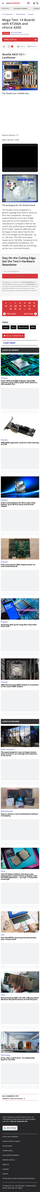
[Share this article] (4, 46)
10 (29, 303)
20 (15, 309)
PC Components (8, 14)
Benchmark (23, 327)
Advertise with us (9, 1160)
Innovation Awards (20, 8)
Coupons (6, 1169)
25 (29, 309)
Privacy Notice (30, 284)
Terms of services (27, 282)
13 (11, 306)
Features (6, 33)
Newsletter (33, 46)
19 (11, 309)
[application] (20, 156)
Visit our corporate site (18, 1121)
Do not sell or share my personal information (19, 1178)
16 (25, 306)
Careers (5, 1174)
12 (6, 306)
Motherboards (20, 14)
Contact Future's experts (11, 1141)
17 (29, 306)
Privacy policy (7, 1146)
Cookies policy (8, 1150)
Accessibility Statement (11, 1155)
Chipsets (31, 14)
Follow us (22, 46)
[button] (37, 3)
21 (20, 309)
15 (20, 306)
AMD (33, 327)
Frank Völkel (17, 32)
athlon (5, 327)
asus (13, 327)
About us (6, 1164)
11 (34, 303)
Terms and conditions (10, 1137)
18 (34, 306)
